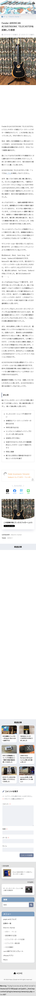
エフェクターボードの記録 (14, 939)
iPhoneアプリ (8, 955)
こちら (8, 173)
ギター (10, 538)
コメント (6, 804)
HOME (19, 973)
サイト (4, 846)
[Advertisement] (18, 105)
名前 (5, 829)
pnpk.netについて (10, 919)
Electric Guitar (16, 535)
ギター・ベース (10, 932)
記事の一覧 (7, 923)
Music (5, 960)
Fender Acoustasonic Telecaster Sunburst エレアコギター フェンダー (20, 475)
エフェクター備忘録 (12, 943)
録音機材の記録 (10, 935)
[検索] (31, 905)
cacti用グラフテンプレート (13, 951)
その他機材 (9, 947)
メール (5, 837)
